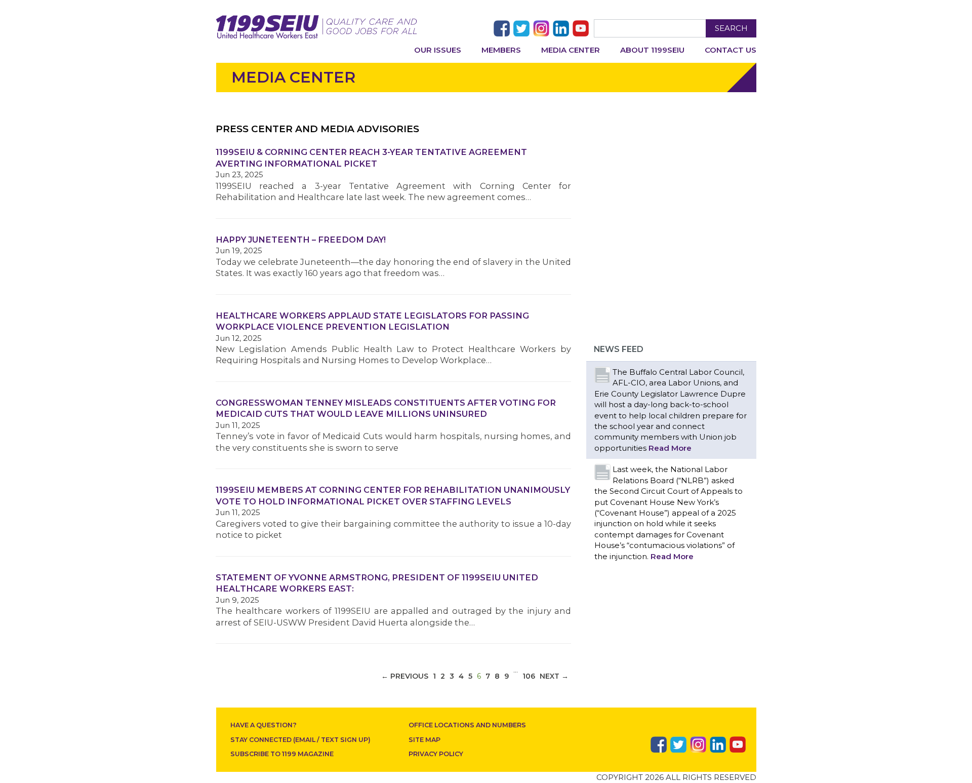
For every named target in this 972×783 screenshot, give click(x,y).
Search (731, 28)
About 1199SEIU (652, 50)
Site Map (424, 739)
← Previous (404, 676)
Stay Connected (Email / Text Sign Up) (300, 739)
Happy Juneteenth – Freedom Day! (301, 239)
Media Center (570, 50)
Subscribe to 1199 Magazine (282, 754)
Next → (554, 676)
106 (528, 676)
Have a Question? (263, 725)
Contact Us (730, 50)
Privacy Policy (436, 754)
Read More (670, 448)
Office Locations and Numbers (467, 725)
